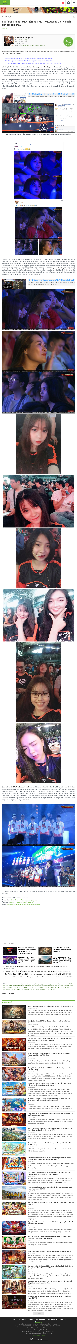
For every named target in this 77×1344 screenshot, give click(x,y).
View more (38, 1313)
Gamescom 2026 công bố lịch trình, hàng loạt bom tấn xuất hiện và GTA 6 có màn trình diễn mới (35, 977)
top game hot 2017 (18, 985)
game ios (31, 984)
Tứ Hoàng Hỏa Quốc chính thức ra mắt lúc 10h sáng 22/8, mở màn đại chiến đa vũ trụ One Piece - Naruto (49, 1173)
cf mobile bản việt (38, 985)
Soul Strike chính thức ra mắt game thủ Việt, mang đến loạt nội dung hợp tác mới (26, 959)
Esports (62, 1319)
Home (13, 1319)
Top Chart (22, 1319)
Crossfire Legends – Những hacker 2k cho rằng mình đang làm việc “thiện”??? (28, 61)
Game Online (52, 1319)
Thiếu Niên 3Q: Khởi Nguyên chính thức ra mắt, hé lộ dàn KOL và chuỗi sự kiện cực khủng (50, 1114)
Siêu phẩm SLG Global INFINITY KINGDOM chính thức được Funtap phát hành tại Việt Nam (49, 1054)
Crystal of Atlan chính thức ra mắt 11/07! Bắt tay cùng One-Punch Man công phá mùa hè (50, 1222)
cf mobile (62, 984)
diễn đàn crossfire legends (23, 987)
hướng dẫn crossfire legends (39, 987)
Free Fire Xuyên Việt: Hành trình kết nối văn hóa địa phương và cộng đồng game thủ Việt (50, 1188)
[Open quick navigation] (73, 16)
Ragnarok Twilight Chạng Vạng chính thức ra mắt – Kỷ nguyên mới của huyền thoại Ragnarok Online (49, 1084)
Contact (39, 1339)
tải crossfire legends (49, 985)
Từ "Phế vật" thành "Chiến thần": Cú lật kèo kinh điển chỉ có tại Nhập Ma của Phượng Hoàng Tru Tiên (50, 1039)
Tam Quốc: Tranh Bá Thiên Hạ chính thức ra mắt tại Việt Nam (49, 1021)
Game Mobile (40, 1319)
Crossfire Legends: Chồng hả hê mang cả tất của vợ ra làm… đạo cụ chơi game (29, 58)
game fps (26, 984)
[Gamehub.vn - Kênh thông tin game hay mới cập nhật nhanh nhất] (5, 2)
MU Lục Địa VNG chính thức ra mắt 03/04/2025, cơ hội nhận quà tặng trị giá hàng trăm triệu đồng (50, 1282)
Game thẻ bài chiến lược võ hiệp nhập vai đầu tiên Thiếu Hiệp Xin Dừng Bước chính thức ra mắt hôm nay (50, 1267)
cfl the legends (40, 989)
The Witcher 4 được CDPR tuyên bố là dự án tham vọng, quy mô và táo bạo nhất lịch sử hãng (34, 974)
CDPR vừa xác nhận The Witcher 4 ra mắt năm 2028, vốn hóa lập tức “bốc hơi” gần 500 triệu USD (62, 959)
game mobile (10, 984)
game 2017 (69, 984)
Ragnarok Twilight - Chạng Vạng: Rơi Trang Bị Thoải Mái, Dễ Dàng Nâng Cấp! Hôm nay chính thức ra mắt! (49, 1099)
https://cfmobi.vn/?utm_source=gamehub (23, 900)
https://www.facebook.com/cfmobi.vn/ (21, 902)
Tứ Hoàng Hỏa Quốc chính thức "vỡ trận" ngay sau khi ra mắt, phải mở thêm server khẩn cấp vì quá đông (49, 1158)
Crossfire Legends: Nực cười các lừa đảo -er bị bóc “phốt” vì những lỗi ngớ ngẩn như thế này (33, 63)
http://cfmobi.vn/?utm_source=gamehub (33, 45)
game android (46, 984)
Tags (4, 984)
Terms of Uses (36, 1335)
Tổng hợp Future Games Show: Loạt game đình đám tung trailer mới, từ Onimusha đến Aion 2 (27, 950)
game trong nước (54, 984)
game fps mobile (7, 985)
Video (31, 1319)
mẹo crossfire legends (53, 987)
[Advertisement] (38, 923)
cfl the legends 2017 (49, 989)
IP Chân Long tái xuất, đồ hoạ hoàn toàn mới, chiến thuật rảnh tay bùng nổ (51, 1203)
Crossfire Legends (24, 37)
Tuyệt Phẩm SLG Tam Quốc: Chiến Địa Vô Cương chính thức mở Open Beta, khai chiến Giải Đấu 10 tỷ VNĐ (50, 1129)
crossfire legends (28, 985)
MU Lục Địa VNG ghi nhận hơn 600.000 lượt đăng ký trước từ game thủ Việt (49, 1297)
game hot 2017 (20, 989)
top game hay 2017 (30, 989)
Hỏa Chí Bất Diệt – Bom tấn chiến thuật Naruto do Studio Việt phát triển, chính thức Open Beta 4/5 (49, 1237)
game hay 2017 (12, 989)
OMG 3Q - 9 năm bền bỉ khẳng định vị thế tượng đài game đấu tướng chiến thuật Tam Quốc (33, 971)
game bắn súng (19, 984)
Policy (43, 1335)
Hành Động (23, 40)
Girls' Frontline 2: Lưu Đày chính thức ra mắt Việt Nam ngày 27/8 (62, 949)
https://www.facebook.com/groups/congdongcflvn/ (23, 904)
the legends (38, 984)
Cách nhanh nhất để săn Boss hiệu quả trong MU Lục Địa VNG (49, 1251)
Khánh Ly (4, 28)
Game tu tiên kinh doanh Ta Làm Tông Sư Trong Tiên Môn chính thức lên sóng (50, 1144)
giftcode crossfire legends (62, 985)
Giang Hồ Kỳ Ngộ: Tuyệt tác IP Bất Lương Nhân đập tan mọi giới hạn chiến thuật (50, 1069)
